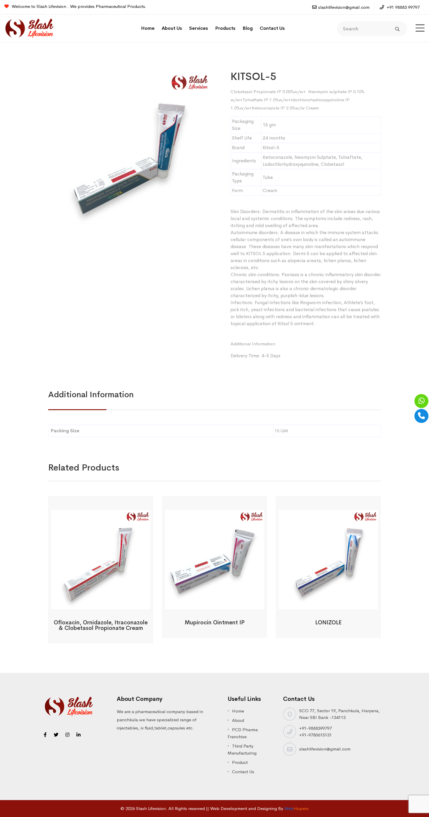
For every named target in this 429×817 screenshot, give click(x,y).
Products (225, 28)
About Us (172, 28)
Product (240, 762)
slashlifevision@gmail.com (343, 7)
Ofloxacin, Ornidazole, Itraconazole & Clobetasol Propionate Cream (101, 625)
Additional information (91, 394)
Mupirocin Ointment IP (215, 622)
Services (198, 28)
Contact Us (272, 28)
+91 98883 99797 (403, 7)
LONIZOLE (328, 622)
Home (148, 28)
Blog (248, 28)
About (238, 720)
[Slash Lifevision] (29, 28)
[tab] (91, 395)
